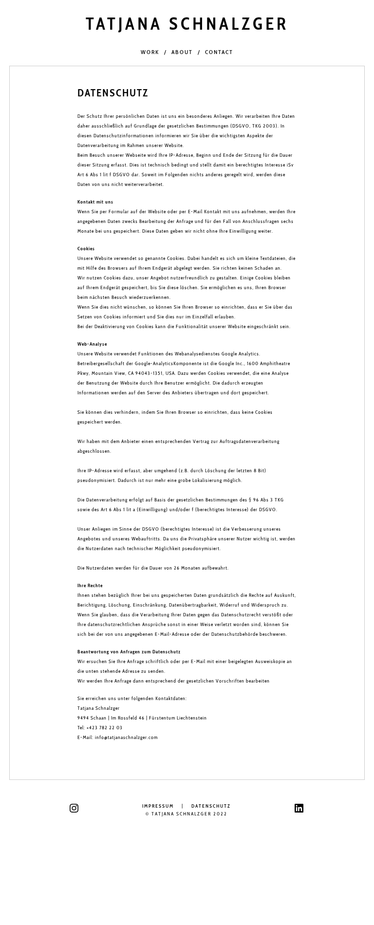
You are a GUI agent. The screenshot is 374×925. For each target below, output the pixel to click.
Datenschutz (211, 806)
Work (150, 52)
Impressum (158, 806)
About (182, 52)
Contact (219, 52)
